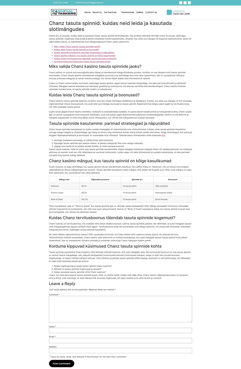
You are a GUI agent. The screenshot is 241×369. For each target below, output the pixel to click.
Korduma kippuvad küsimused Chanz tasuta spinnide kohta (82, 61)
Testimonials (127, 12)
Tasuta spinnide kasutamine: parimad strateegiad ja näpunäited (84, 52)
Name (52, 327)
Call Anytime (178, 11)
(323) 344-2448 (181, 13)
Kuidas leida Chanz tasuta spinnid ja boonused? (76, 49)
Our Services (110, 12)
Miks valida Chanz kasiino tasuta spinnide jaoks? (77, 46)
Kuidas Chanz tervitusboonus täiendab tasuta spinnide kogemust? (85, 58)
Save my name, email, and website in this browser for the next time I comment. (88, 357)
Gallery (139, 12)
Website (52, 347)
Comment (54, 295)
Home (87, 12)
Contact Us (151, 12)
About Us (97, 12)
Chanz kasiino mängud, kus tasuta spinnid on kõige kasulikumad (84, 55)
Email (52, 337)
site (163, 135)
